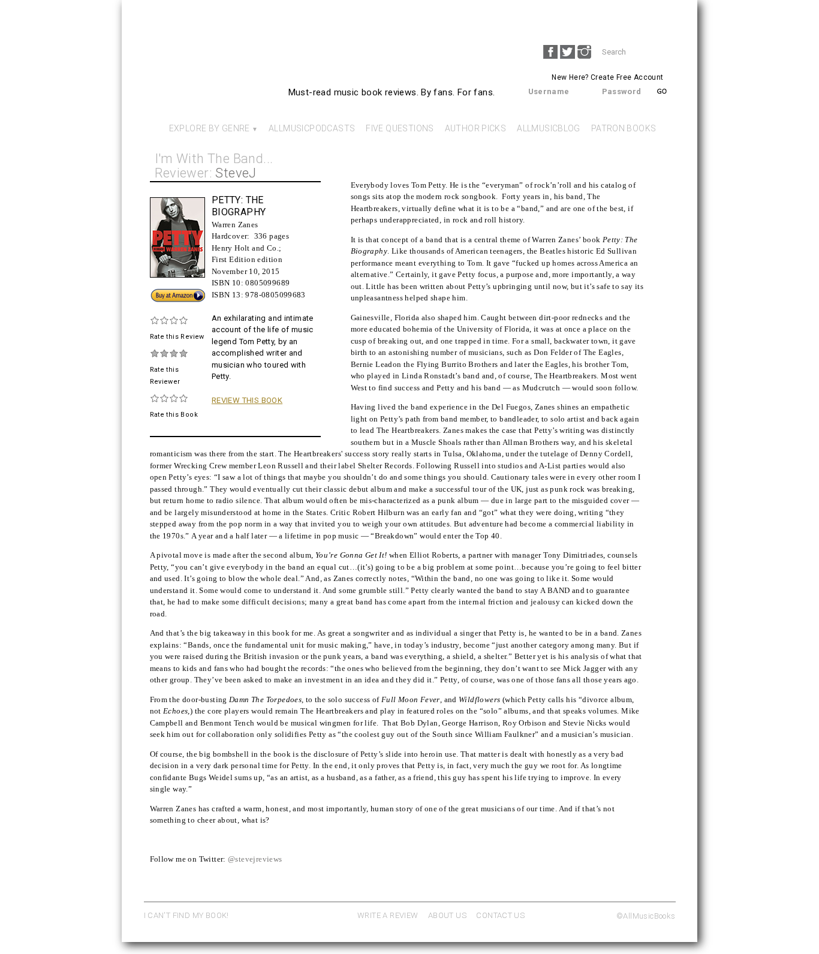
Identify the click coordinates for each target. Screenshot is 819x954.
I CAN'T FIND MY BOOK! (186, 915)
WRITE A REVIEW (387, 915)
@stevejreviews (255, 858)
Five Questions (399, 128)
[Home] (218, 82)
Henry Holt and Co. (245, 247)
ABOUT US (447, 915)
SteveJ (235, 172)
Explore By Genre (209, 128)
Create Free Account (627, 77)
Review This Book (247, 400)
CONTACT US (500, 915)
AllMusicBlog (548, 128)
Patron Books (624, 128)
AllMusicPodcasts (312, 128)
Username (549, 91)
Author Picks (476, 128)
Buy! (157, 292)
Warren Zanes (235, 224)
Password (622, 91)
